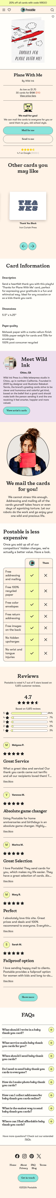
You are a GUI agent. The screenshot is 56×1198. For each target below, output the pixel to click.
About (23, 1165)
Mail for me (28, 130)
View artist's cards (17, 410)
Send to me (28, 139)
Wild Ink (29, 81)
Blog (34, 1168)
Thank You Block (28, 223)
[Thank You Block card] (28, 206)
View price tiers (28, 96)
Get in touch (28, 1178)
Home (13, 1165)
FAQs (28, 1139)
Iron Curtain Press (28, 228)
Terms (43, 1165)
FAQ (33, 1165)
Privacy (23, 1168)
